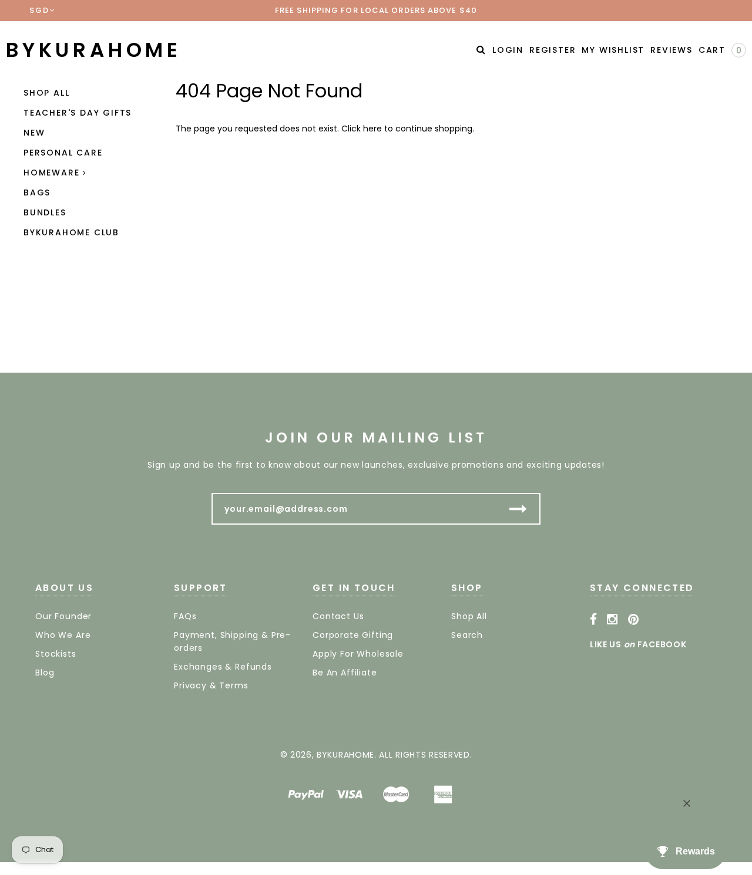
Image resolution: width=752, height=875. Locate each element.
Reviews (671, 50)
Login (507, 50)
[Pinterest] (633, 619)
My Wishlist (613, 50)
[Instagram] (612, 619)
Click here (362, 128)
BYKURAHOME (94, 50)
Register (552, 50)
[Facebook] (593, 619)
